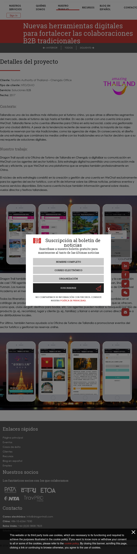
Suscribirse (68, 288)
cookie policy (71, 543)
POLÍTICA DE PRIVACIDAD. (73, 300)
